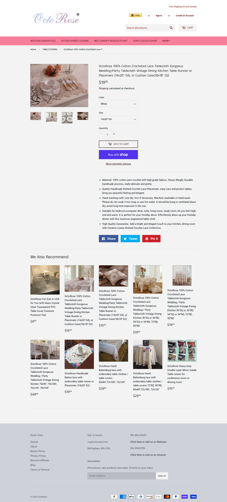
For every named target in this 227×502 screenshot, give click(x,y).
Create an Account (185, 15)
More (165, 40)
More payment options (118, 163)
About (33, 446)
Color (101, 97)
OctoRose (42, 497)
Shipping (103, 88)
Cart (190, 27)
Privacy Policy (38, 455)
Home (33, 49)
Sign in (159, 15)
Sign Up (162, 476)
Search (34, 441)
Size (101, 112)
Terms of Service (39, 469)
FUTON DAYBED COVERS (75, 40)
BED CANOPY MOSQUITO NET (111, 40)
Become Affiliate (39, 460)
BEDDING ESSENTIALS (43, 40)
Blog (32, 465)
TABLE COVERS (50, 49)
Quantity (103, 128)
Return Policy (37, 451)
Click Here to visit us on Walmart (148, 441)
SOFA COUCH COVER (145, 40)
